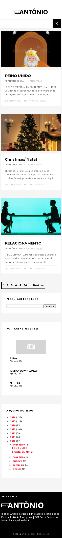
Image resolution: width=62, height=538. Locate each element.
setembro (18, 464)
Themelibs (44, 533)
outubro (17, 460)
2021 (12, 437)
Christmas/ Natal (21, 159)
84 (25, 285)
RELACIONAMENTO (23, 243)
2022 (12, 433)
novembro (19, 456)
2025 (12, 421)
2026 (12, 417)
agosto (17, 468)
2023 (12, 429)
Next (36, 285)
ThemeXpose (30, 533)
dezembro (19, 444)
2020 (12, 441)
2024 (12, 425)
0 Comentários (14, 101)
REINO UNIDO (18, 76)
